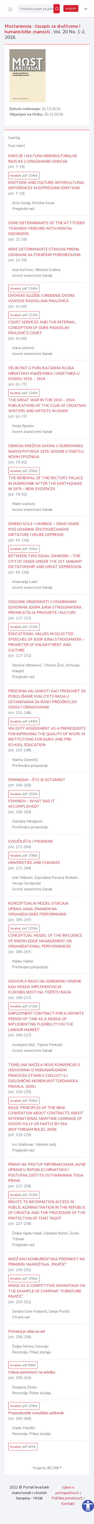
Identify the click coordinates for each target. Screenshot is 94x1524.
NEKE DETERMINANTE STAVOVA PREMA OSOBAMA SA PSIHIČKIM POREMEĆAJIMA (44, 252)
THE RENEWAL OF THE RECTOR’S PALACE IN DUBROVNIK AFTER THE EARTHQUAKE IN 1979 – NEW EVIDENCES (45, 483)
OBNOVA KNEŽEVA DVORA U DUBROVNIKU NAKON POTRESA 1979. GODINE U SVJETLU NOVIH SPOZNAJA (46, 451)
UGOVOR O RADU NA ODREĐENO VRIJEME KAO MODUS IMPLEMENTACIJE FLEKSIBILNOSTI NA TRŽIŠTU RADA (44, 987)
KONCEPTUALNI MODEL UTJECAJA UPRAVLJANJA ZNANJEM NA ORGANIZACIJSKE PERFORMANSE (38, 909)
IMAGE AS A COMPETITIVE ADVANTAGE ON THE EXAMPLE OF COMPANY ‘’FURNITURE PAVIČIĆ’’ (46, 1291)
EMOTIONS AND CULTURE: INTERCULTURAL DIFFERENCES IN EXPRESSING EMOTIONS (46, 185)
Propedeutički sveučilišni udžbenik (36, 1413)
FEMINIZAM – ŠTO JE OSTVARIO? (36, 779)
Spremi (55, 1518)
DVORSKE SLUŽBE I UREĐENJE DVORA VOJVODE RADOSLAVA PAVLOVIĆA (41, 298)
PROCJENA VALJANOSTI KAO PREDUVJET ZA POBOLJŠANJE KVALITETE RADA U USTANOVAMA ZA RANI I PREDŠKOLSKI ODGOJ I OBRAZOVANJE (47, 699)
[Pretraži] (57, 8)
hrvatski (23, 175)
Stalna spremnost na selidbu (31, 1372)
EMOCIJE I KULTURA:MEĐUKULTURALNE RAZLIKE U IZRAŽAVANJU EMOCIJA (42, 158)
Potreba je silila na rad (26, 1331)
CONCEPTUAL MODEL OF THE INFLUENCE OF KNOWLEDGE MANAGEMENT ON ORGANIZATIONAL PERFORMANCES (45, 941)
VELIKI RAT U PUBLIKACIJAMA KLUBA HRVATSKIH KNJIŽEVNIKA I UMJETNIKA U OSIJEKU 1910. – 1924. (43, 373)
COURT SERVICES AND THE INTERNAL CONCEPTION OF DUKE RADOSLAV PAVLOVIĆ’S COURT (42, 327)
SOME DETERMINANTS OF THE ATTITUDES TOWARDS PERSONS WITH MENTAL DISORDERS (46, 228)
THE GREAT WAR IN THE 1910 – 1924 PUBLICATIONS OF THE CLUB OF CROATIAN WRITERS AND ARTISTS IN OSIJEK (46, 405)
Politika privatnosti (67, 1498)
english (71, 8)
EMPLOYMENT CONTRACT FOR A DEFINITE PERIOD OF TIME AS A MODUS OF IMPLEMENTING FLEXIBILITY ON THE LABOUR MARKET (46, 1021)
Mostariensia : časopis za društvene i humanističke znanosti (42, 29)
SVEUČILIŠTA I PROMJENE (30, 841)
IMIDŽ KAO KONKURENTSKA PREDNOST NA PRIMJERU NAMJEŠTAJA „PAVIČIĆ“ (46, 1262)
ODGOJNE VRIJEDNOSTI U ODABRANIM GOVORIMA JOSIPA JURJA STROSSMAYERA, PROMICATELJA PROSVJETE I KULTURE (45, 607)
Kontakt (68, 1503)
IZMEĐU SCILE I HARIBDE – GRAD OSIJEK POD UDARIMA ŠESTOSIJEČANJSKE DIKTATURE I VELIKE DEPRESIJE (43, 529)
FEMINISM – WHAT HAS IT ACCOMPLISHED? (31, 804)
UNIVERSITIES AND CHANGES (34, 862)
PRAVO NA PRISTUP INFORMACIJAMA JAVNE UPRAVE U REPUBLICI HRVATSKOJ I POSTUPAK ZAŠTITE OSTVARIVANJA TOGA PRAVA (47, 1172)
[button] (85, 9)
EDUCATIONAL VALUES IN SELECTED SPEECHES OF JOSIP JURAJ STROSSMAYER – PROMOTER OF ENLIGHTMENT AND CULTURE (46, 642)
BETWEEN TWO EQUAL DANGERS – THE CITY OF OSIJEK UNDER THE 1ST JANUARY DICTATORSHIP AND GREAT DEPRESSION (45, 561)
